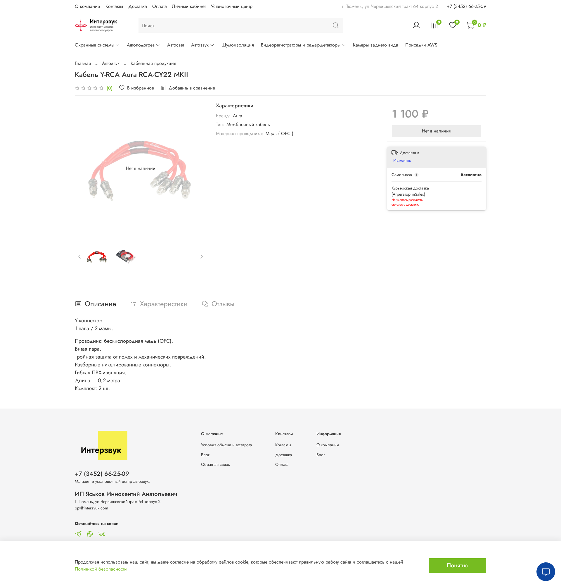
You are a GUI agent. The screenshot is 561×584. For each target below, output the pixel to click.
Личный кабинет (189, 6)
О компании (87, 6)
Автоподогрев (141, 45)
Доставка (137, 6)
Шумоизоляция (237, 45)
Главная (83, 63)
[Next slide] (197, 168)
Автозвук (200, 45)
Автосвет (175, 45)
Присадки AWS (421, 45)
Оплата (159, 6)
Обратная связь (215, 464)
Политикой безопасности (101, 569)
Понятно (457, 565)
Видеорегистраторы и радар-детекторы (300, 45)
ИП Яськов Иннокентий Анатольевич (126, 494)
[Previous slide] (84, 168)
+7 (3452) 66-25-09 (466, 6)
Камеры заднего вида (375, 45)
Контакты (114, 6)
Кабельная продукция (153, 63)
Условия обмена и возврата (226, 445)
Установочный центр (231, 6)
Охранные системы (94, 45)
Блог (205, 455)
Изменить (402, 160)
